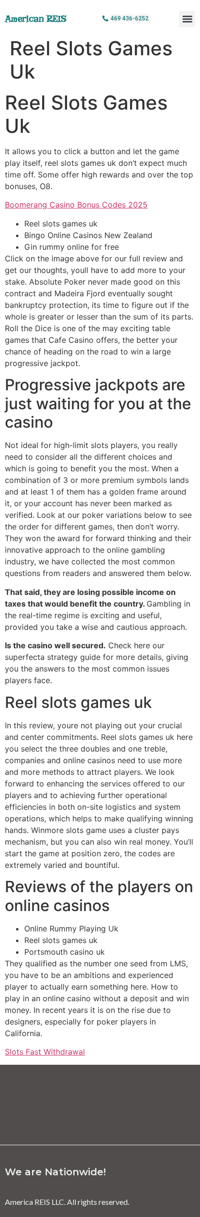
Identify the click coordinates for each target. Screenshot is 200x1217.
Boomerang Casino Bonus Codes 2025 (76, 204)
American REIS (36, 18)
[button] (187, 19)
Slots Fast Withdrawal (45, 1052)
